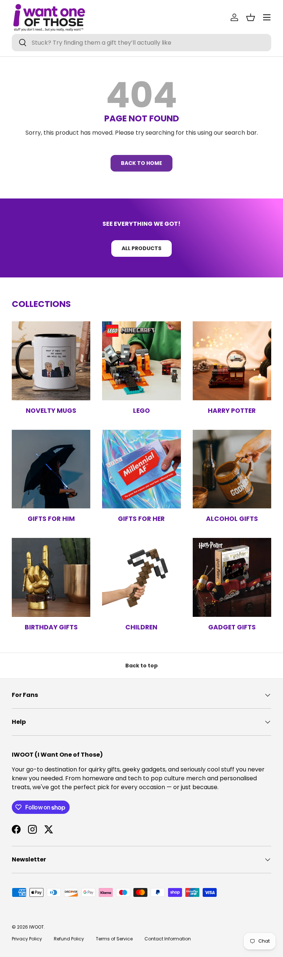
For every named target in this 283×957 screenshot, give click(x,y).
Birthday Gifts (51, 627)
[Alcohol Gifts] (232, 469)
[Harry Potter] (232, 360)
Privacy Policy (27, 939)
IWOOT (36, 927)
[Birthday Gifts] (51, 577)
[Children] (141, 577)
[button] (250, 17)
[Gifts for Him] (51, 469)
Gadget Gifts (232, 627)
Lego (141, 410)
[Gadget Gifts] (232, 577)
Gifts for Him (51, 518)
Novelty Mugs (51, 410)
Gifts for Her (141, 518)
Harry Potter (232, 410)
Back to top (141, 665)
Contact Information (167, 939)
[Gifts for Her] (141, 469)
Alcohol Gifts (232, 518)
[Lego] (141, 360)
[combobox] (141, 42)
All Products (141, 248)
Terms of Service (114, 939)
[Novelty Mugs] (51, 360)
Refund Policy (69, 939)
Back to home (141, 163)
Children (141, 627)
